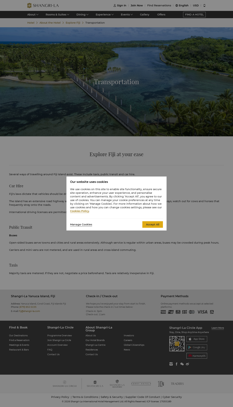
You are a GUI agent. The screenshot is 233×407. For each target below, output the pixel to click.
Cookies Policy (79, 211)
